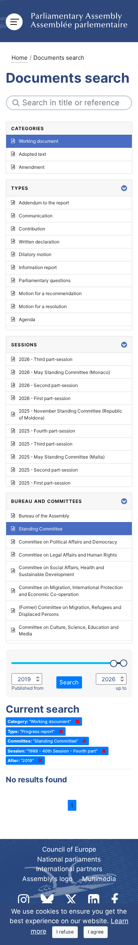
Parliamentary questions (45, 280)
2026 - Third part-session (45, 359)
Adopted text (32, 154)
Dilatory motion (35, 254)
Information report (38, 267)
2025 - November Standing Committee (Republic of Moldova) (70, 414)
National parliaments (69, 859)
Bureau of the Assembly (44, 516)
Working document (38, 141)
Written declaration (39, 242)
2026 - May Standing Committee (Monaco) (64, 372)
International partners (69, 869)
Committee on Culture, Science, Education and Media (68, 630)
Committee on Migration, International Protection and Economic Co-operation (71, 590)
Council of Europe (69, 849)
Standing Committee (40, 529)
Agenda (27, 319)
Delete (76, 721)
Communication (36, 216)
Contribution (32, 229)
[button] (124, 188)
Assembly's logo (47, 879)
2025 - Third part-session (45, 444)
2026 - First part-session (45, 398)
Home (20, 57)
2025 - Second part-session (48, 470)
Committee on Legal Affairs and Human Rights (68, 555)
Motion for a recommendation (50, 293)
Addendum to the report (44, 203)
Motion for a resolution (43, 306)
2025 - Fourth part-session (47, 431)
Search (69, 682)
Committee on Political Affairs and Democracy (68, 542)
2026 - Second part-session (48, 385)
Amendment (31, 167)
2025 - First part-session (45, 483)
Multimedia (99, 879)
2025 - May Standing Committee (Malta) (62, 457)
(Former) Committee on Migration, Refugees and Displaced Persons (70, 610)
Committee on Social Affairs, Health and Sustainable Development (61, 571)
